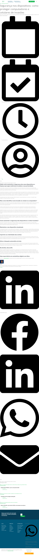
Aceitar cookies (29, 553)
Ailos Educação (3, 527)
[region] (19, 551)
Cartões (10, 525)
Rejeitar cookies (29, 551)
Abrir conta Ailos (4, 525)
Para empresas (11, 531)
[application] (12, 1)
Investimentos (11, 528)
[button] (19, 332)
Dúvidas (18, 532)
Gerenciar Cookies (4, 530)
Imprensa (3, 529)
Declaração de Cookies (10, 550)
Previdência (11, 529)
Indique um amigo (4, 526)
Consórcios (10, 526)
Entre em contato (19, 526)
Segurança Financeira (5, 3)
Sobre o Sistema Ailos (20, 525)
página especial (6, 258)
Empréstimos (11, 527)
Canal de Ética (19, 527)
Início (1, 3)
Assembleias (3, 528)
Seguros (10, 530)
